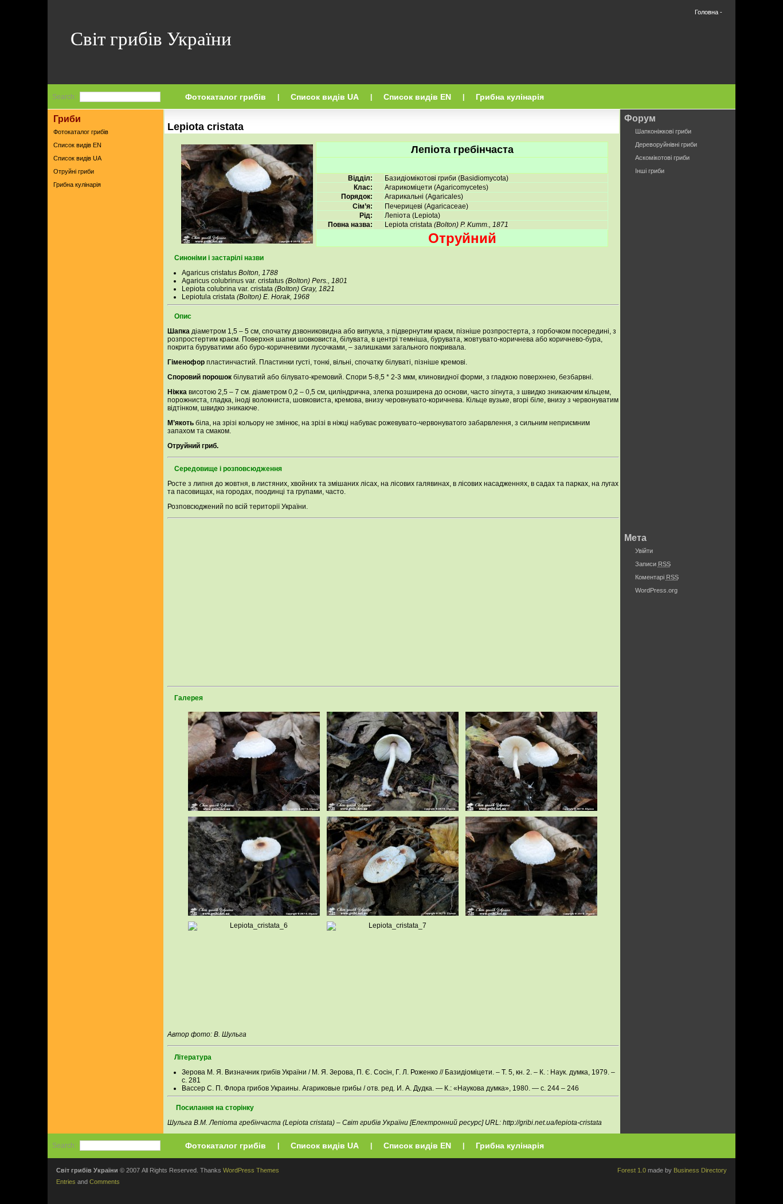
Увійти (644, 550)
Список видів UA (325, 96)
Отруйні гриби (73, 171)
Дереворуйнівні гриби (666, 144)
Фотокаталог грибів (225, 96)
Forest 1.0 (631, 1170)
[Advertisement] (105, 372)
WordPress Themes (251, 1170)
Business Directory (700, 1170)
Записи (653, 563)
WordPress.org (656, 590)
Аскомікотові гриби (662, 157)
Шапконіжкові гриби (663, 131)
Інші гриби (649, 170)
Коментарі (657, 577)
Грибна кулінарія (510, 96)
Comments (104, 1181)
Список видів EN (417, 96)
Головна (706, 12)
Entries (66, 1181)
